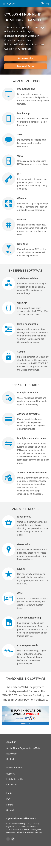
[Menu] (3, 3)
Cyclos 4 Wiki (12, 784)
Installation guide (14, 779)
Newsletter (11, 753)
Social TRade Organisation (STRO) (23, 748)
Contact (10, 759)
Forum (9, 804)
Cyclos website (25, 58)
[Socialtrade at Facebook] (8, 839)
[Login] (47, 3)
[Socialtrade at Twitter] (13, 839)
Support (10, 810)
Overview (10, 774)
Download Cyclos (25, 66)
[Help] (42, 3)
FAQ (8, 799)
